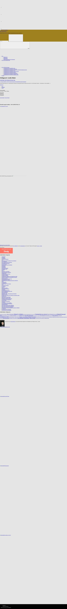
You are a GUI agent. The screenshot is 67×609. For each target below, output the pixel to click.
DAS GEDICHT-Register (5, 67)
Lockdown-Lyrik (4, 317)
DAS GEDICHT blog (3, 31)
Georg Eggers (17, 315)
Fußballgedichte (4, 273)
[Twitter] (8, 14)
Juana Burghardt (42, 315)
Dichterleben (4, 266)
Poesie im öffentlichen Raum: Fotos (7, 291)
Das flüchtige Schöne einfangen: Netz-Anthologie (9, 260)
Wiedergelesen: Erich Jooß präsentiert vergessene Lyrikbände (10, 307)
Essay (3, 270)
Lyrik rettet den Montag (5, 285)
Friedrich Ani (8, 315)
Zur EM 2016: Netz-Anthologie (6, 309)
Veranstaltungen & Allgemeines (6, 299)
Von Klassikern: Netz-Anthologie (6, 302)
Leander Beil (60, 315)
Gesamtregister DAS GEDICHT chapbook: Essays (11, 74)
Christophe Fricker (29, 314)
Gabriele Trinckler (13, 315)
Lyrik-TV (3, 287)
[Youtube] (8, 21)
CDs (2, 86)
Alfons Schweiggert (10, 314)
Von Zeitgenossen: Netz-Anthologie (7, 303)
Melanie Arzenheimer (23, 316)
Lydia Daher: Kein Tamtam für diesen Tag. (7, 80)
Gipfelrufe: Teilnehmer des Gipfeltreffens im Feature (9, 277)
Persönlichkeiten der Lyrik (5, 290)
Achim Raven (1, 314)
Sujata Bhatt (1, 318)
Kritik (3, 281)
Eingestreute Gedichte (5, 268)
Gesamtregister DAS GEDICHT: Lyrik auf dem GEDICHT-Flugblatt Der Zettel (15, 69)
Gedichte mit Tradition (5, 275)
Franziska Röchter (4, 315)
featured (59, 314)
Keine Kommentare (23, 81)
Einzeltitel (3, 87)
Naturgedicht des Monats (5, 288)
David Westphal (50, 314)
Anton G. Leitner (18, 314)
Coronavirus (38, 314)
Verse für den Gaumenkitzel (6, 301)
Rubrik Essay (6, 57)
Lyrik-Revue (3, 286)
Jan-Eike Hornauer (29, 315)
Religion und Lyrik (4, 294)
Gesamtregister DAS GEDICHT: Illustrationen (10, 73)
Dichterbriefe (4, 265)
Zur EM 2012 (4, 308)
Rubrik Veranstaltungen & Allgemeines (9, 59)
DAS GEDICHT (4, 261)
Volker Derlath (32, 318)
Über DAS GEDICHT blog (6, 60)
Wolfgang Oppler (46, 318)
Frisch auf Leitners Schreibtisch (6, 272)
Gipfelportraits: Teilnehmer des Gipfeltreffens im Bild (9, 276)
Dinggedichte (4, 267)
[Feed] (8, 28)
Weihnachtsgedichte (5, 304)
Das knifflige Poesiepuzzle (5, 263)
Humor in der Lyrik (4, 278)
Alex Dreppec (5, 314)
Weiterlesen (1, 84)
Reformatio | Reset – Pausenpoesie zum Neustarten (9, 293)
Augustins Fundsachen (5, 259)
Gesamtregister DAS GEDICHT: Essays (9, 70)
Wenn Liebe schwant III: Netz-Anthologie (8, 306)
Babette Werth (25, 314)
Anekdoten (3, 257)
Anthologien (3, 258)
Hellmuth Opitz (22, 315)
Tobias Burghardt (6, 318)
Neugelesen (3, 289)
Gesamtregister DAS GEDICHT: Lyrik (9, 68)
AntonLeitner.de (13, 321)
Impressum (4, 605)
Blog (2, 56)
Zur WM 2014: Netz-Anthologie (6, 310)
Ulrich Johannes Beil (15, 318)
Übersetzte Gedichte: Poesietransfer (7, 298)
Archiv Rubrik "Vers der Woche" (5, 97)
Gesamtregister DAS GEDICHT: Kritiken (10, 72)
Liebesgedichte (4, 282)
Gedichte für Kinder (5, 274)
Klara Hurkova (55, 315)
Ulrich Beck (11, 318)
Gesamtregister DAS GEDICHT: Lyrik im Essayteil (11, 71)
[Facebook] (8, 7)
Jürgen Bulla (47, 315)
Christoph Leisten (33, 314)
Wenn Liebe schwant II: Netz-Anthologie (8, 305)
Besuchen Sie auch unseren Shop (5, 245)
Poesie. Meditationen (5, 292)
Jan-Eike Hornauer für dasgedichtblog (14, 81)
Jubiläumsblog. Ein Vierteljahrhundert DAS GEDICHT (10, 280)
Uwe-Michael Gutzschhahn (23, 318)
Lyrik (2, 284)
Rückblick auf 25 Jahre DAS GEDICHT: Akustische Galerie (10, 295)
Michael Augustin (32, 316)
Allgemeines (3, 256)
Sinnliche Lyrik (4, 296)
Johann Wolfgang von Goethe (36, 315)
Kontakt (3, 75)
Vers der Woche (4, 300)
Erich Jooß (55, 314)
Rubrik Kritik (6, 58)
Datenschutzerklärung (5, 606)
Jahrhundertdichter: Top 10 (6, 279)
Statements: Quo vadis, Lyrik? (6, 297)
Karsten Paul (50, 315)
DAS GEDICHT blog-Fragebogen (7, 262)
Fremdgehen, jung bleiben (5, 271)
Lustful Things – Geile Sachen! (6, 283)
